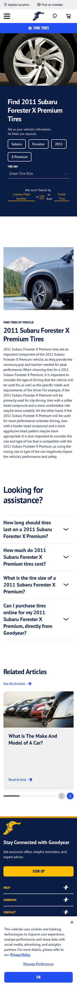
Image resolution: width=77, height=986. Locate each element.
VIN (42, 196)
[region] (38, 951)
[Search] (55, 16)
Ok (38, 977)
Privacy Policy (20, 955)
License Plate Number (21, 196)
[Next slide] (70, 796)
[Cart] (68, 16)
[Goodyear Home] (38, 16)
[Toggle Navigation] (6, 16)
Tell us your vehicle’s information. (30, 129)
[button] (39, 739)
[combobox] (17, 144)
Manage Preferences (38, 964)
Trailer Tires (62, 196)
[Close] (72, 922)
